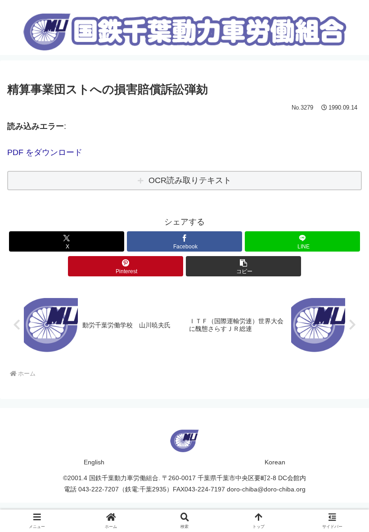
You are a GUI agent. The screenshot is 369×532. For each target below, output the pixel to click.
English (94, 462)
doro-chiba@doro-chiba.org (266, 489)
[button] (243, 266)
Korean (275, 462)
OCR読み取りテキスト (189, 180)
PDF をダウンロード (44, 152)
